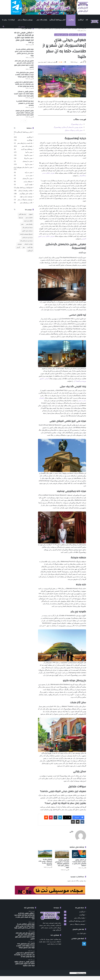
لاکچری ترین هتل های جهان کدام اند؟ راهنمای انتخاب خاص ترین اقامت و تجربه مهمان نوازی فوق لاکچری (24, 64)
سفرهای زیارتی (28, 181)
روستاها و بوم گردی (26, 149)
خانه (87, 19)
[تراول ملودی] (95, 21)
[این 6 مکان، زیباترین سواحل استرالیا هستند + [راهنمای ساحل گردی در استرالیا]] (79, 854)
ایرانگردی (80, 19)
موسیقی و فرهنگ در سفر (25, 19)
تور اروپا (21, 217)
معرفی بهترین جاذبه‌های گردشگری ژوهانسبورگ (68, 127)
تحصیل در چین (29, 217)
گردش (18, 247)
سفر (22, 224)
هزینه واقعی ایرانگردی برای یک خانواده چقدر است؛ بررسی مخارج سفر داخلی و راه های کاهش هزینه (24, 52)
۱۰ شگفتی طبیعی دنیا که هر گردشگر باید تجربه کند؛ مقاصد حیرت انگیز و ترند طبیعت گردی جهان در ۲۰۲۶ (24, 37)
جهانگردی (71, 19)
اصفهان (31, 214)
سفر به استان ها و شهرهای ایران (23, 167)
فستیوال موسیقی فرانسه (26, 234)
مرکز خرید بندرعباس (27, 237)
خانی (81, 62)
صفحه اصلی (81, 28)
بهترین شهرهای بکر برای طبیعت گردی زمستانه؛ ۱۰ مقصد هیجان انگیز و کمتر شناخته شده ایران (25, 112)
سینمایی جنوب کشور (27, 230)
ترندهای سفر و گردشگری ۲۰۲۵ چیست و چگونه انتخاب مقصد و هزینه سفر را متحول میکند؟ (24, 74)
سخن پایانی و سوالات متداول (74, 130)
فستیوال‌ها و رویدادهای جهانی (24, 187)
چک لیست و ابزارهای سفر (24, 143)
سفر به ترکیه (28, 172)
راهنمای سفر (29, 224)
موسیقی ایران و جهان (26, 196)
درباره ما (4, 19)
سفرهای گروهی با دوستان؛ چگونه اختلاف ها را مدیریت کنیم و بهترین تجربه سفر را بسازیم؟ (24, 93)
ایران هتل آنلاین (22, 214)
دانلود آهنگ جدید (81, 933)
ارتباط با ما (11, 19)
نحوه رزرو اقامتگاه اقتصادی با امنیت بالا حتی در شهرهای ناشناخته (25, 103)
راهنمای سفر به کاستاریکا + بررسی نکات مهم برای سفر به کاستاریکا (45, 862)
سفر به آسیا (28, 152)
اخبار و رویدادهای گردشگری (57, 19)
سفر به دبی (29, 175)
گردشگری (30, 250)
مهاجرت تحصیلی (28, 244)
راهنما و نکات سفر (42, 19)
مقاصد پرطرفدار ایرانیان (25, 190)
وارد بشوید (70, 881)
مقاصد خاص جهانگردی (61, 34)
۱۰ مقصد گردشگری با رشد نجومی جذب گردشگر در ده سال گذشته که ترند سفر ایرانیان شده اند (24, 84)
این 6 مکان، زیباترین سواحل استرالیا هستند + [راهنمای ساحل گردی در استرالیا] (79, 863)
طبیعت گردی (28, 184)
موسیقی (20, 244)
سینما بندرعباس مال (27, 227)
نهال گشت (30, 247)
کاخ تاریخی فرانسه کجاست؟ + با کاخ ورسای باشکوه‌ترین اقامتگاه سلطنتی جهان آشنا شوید (62, 864)
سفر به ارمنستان (27, 161)
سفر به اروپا (28, 164)
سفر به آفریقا (73, 34)
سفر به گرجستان (27, 178)
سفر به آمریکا (28, 158)
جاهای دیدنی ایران (28, 221)
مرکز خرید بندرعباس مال (26, 240)
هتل (24, 247)
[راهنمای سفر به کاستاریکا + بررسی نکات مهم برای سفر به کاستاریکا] (45, 853)
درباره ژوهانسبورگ (77, 124)
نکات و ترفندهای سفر (26, 202)
